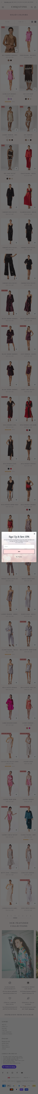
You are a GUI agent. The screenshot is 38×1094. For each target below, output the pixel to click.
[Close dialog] (34, 533)
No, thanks (19, 557)
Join (19, 551)
